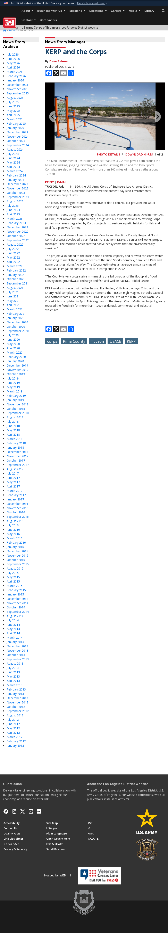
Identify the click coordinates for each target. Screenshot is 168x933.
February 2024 (16, 175)
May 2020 (13, 344)
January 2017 (15, 499)
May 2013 (13, 676)
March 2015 (15, 586)
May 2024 (13, 162)
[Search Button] (163, 11)
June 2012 (13, 724)
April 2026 (13, 67)
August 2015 (15, 568)
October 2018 (16, 409)
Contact (27, 20)
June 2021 (13, 296)
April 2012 (13, 733)
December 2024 (17, 132)
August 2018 (15, 417)
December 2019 (17, 365)
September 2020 (18, 331)
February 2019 (16, 396)
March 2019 (15, 391)
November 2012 (17, 702)
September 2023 (18, 197)
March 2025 (15, 119)
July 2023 (13, 206)
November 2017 (17, 456)
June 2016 (13, 529)
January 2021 (15, 318)
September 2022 (18, 240)
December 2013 (17, 646)
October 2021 (16, 279)
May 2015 (13, 577)
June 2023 (13, 210)
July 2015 (13, 573)
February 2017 (16, 495)
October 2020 (16, 326)
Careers (116, 10)
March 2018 (15, 439)
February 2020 (16, 357)
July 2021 (13, 292)
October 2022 (16, 236)
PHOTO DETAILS (108, 154)
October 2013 (16, 655)
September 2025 (18, 93)
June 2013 (13, 672)
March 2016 (15, 538)
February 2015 (16, 590)
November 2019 (17, 370)
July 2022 (13, 249)
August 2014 (15, 616)
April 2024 (13, 167)
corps (52, 341)
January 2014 (15, 642)
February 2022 (16, 270)
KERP (131, 341)
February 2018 (16, 443)
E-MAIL (62, 182)
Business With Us (50, 10)
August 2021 (15, 288)
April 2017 (13, 486)
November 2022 (17, 231)
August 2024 (15, 149)
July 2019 (13, 378)
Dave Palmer (58, 61)
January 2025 (15, 128)
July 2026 (13, 54)
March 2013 (15, 685)
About (26, 10)
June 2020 (13, 339)
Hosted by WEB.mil (57, 875)
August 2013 (15, 663)
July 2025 (13, 102)
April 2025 (13, 115)
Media (133, 10)
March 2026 (15, 72)
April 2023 (13, 214)
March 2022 (15, 266)
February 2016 (16, 542)
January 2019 (15, 400)
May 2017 (13, 482)
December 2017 (17, 452)
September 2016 (18, 517)
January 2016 (15, 547)
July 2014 (13, 620)
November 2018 (17, 404)
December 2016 (17, 504)
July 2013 (13, 668)
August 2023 (15, 201)
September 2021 (18, 283)
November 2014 (17, 603)
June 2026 (13, 59)
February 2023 (16, 223)
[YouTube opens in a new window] (31, 811)
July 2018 (13, 422)
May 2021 (13, 301)
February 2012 (16, 741)
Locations (96, 10)
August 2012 (15, 715)
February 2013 (16, 689)
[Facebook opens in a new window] (5, 811)
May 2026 (13, 63)
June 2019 (13, 383)
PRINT (49, 182)
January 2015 (15, 594)
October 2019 (16, 374)
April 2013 (13, 681)
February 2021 (16, 314)
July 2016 (13, 525)
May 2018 (13, 430)
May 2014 (13, 629)
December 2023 (17, 184)
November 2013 (17, 650)
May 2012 (13, 728)
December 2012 (17, 698)
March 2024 (15, 171)
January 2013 (15, 694)
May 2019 (13, 387)
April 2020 (13, 348)
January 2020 (15, 361)
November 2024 (17, 136)
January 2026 (15, 80)
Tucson (97, 341)
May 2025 (13, 111)
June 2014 (13, 625)
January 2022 (15, 275)
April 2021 (13, 305)
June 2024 (13, 158)
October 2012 (16, 707)
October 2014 (16, 607)
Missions (76, 10)
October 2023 (16, 193)
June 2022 (13, 253)
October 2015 (16, 560)
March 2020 (15, 352)
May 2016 (13, 534)
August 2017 (15, 469)
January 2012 (15, 745)
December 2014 (17, 599)
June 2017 (13, 478)
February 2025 (16, 123)
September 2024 (18, 145)
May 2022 (13, 257)
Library (149, 10)
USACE (115, 341)
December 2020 (17, 322)
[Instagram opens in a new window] (14, 811)
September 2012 (18, 711)
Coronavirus (48, 20)
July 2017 (13, 473)
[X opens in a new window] (22, 811)
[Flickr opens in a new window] (39, 811)
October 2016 (16, 512)
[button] (92, 3)
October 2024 (16, 141)
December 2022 (17, 227)
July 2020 (13, 335)
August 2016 (15, 521)
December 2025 (17, 85)
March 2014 (15, 637)
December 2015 (17, 551)
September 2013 (18, 659)
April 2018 (13, 434)
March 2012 (15, 737)
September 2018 (18, 413)
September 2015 (18, 564)
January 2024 (15, 180)
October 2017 (16, 460)
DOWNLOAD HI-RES (139, 154)
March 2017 (15, 491)
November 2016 (17, 508)
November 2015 (17, 555)
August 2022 (15, 244)
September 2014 (18, 612)
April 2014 (13, 633)
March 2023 (15, 218)
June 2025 (13, 106)
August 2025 (15, 98)
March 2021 (15, 309)
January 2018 (15, 447)
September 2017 (18, 465)
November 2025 (17, 89)
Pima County (74, 341)
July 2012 (13, 720)
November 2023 (17, 188)
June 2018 (13, 426)
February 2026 (16, 76)
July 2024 (13, 154)
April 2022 (13, 262)
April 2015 (13, 581)
